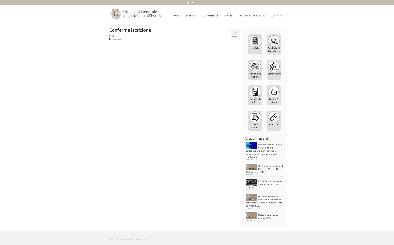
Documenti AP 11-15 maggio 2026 (268, 216)
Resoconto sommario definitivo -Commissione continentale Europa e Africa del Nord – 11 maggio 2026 (265, 201)
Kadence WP (140, 240)
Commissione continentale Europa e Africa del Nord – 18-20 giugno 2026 (265, 169)
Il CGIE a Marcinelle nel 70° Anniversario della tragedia (263, 184)
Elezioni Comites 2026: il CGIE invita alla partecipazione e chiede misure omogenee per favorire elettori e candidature (264, 150)
